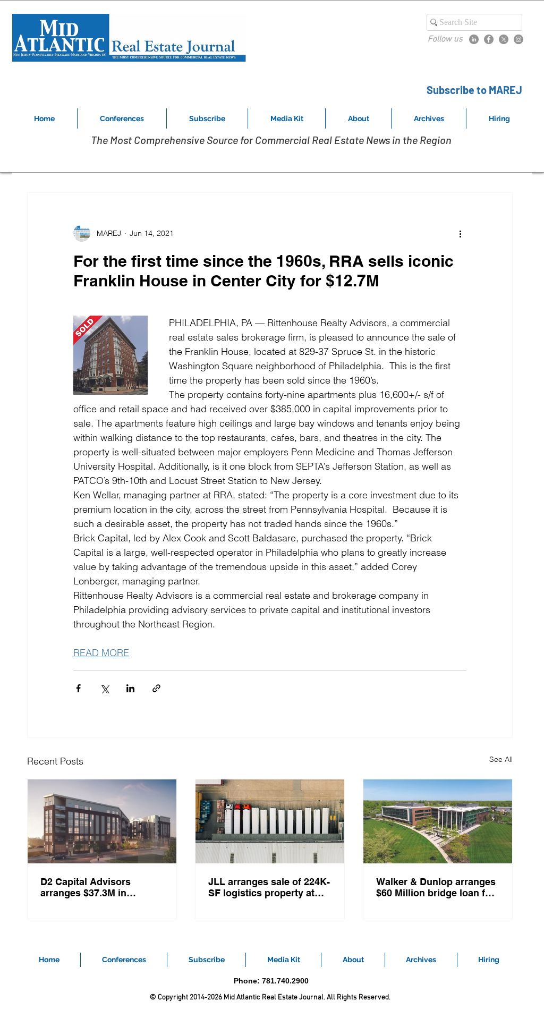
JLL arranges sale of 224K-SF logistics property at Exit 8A (269, 887)
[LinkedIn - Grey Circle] (474, 39)
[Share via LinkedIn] (130, 688)
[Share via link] (156, 688)
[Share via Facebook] (78, 688)
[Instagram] (518, 39)
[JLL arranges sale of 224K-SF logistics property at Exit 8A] (270, 821)
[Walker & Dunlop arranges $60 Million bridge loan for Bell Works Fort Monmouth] (437, 821)
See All (501, 759)
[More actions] (460, 233)
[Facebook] (489, 39)
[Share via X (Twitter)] (104, 688)
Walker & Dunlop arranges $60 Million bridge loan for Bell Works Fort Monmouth (436, 887)
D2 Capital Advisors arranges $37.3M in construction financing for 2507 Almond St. (99, 887)
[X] (503, 39)
